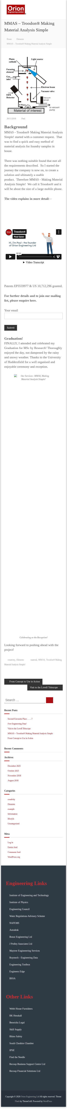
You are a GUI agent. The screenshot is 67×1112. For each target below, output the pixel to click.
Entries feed (12, 847)
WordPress (47, 1101)
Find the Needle (17, 1057)
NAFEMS (14, 923)
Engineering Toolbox (19, 964)
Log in (10, 842)
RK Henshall (15, 1015)
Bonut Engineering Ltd (20, 937)
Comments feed (14, 852)
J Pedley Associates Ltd (20, 944)
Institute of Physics (18, 902)
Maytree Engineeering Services (24, 950)
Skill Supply (15, 1029)
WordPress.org (14, 857)
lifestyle (11, 819)
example (11, 809)
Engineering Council (19, 909)
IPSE (12, 1050)
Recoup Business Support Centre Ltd (27, 1064)
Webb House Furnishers (20, 1008)
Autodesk (14, 930)
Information (12, 814)
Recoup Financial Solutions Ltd (24, 1071)
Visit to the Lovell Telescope (19, 728)
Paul (23, 118)
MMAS (41, 660)
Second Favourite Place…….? (20, 719)
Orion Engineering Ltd (30, 1096)
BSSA (12, 978)
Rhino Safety (15, 1036)
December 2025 (14, 766)
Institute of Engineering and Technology (29, 895)
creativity (11, 660)
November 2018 (14, 775)
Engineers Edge (17, 971)
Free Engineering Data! (17, 724)
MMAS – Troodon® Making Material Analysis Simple (30, 733)
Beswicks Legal (17, 1022)
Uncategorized (13, 823)
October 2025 (13, 771)
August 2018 (13, 780)
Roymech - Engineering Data (23, 957)
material (34, 660)
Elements (20, 39)
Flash (17, 1101)
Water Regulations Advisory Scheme (27, 916)
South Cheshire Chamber (21, 1043)
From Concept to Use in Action (20, 738)
